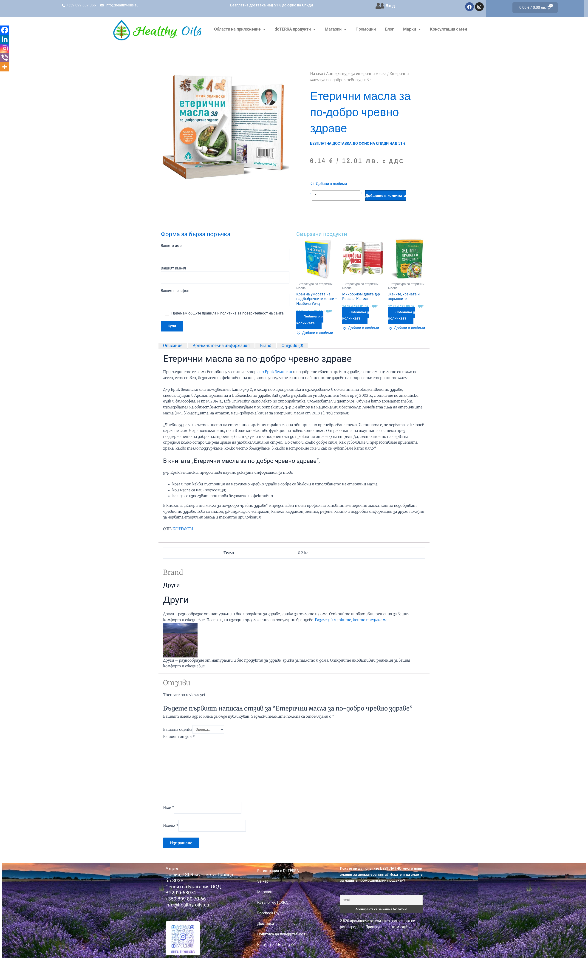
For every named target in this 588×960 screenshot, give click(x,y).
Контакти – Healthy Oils (277, 945)
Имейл (170, 825)
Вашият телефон (175, 291)
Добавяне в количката (385, 195)
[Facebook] (4, 30)
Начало (316, 73)
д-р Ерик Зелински (274, 371)
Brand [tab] (265, 345)
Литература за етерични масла (356, 73)
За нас (263, 881)
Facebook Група (270, 913)
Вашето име (171, 246)
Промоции (366, 29)
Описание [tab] (172, 345)
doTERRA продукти (293, 29)
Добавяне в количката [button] (309, 320)
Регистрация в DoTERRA (278, 871)
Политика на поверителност (281, 934)
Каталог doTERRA (272, 902)
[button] (328, 184)
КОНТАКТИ (182, 529)
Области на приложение (237, 29)
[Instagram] (4, 48)
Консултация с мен (448, 29)
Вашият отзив (179, 736)
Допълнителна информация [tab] (221, 345)
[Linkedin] (4, 39)
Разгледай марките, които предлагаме (351, 619)
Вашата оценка (177, 729)
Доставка (265, 923)
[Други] (180, 639)
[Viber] (4, 57)
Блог (389, 29)
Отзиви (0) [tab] (292, 345)
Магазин (333, 29)
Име (168, 807)
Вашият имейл (173, 268)
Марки (409, 29)
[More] (4, 66)
